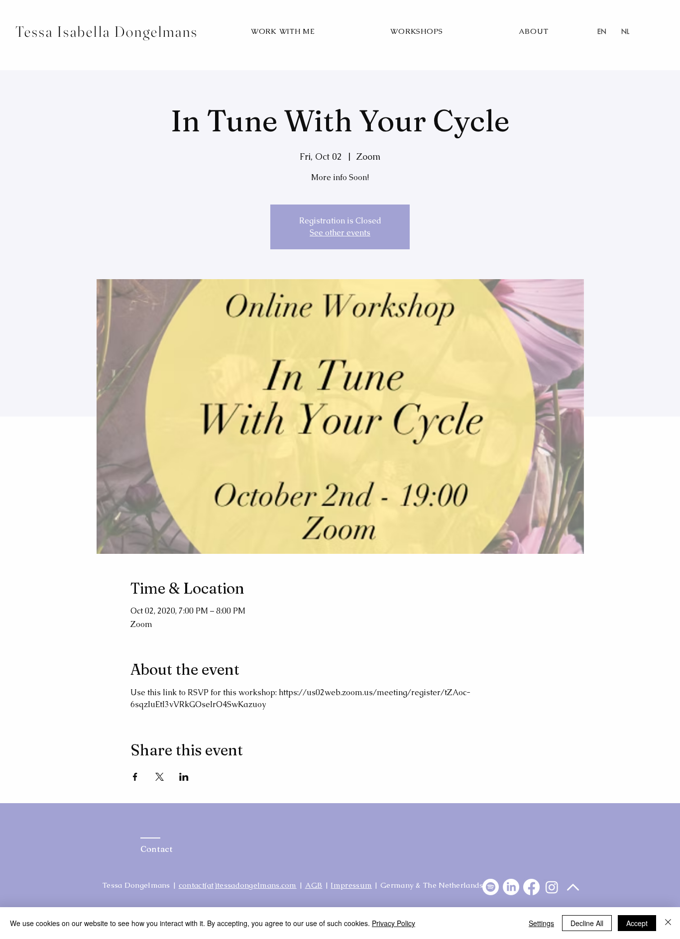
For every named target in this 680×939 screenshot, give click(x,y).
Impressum (351, 885)
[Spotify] (490, 887)
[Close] (668, 923)
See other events (340, 232)
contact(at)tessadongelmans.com (238, 885)
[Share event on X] (159, 777)
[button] (283, 31)
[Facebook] (531, 887)
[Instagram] (552, 887)
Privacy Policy (393, 923)
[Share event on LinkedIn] (184, 777)
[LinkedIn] (511, 887)
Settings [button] (541, 923)
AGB (314, 885)
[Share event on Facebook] (135, 777)
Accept (637, 923)
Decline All (586, 923)
